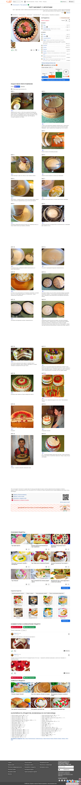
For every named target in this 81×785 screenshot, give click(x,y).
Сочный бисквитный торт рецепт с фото (59, 564)
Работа (40, 1)
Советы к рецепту (45, 14)
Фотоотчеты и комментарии (46, 764)
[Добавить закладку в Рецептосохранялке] (36, 50)
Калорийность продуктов (54, 14)
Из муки (18, 617)
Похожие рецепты (22, 14)
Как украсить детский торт (37, 709)
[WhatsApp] (76, 781)
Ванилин (45, 49)
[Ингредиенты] (80, 779)
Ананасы (45, 52)
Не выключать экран (65, 17)
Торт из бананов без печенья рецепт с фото (40, 581)
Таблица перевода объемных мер (48, 62)
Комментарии (29, 14)
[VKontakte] (67, 781)
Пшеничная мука (46, 28)
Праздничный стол (33, 617)
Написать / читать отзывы (19, 496)
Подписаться (66, 769)
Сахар (44, 26)
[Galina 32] (12, 634)
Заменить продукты (45, 20)
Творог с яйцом (30, 593)
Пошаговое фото (37, 14)
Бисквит (63, 605)
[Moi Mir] (72, 781)
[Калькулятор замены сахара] (47, 27)
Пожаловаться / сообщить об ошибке (21, 500)
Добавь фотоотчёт (17, 627)
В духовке (33, 605)
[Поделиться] (80, 781)
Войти (72, 1)
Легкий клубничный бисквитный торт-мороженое (39, 546)
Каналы (36, 1)
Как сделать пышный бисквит (19, 709)
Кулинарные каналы (44, 767)
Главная (10, 762)
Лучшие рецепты (28, 762)
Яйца (44, 25)
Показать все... (65, 620)
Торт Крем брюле (16, 545)
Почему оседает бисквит (18, 694)
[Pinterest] (74, 781)
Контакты (10, 773)
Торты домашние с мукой (41, 593)
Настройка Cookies (12, 771)
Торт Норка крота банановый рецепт (40, 563)
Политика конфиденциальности (15, 767)
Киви (44, 59)
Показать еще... (65, 587)
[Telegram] (77, 781)
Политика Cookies (12, 769)
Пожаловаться (15, 14)
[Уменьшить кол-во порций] (69, 21)
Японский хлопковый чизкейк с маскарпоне (19, 564)
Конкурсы (45, 1)
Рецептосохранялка (30, 1)
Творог (44, 40)
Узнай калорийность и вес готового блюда (56, 79)
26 (38, 50)
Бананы (44, 51)
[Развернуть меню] (80, 784)
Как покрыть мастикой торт (58, 709)
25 (13, 50)
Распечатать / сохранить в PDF (20, 498)
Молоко (44, 47)
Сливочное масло (47, 38)
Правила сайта (11, 764)
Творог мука (62, 617)
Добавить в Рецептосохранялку (20, 494)
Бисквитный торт (48, 617)
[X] (69, 781)
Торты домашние (18, 605)
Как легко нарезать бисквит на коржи (40, 694)
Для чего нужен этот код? (65, 502)
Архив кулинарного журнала (31, 771)
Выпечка (48, 605)
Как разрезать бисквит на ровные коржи (59, 695)
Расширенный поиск (44, 762)
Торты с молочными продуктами (56, 593)
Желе (44, 55)
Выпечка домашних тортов (18, 593)
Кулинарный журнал (29, 769)
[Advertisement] (25, 60)
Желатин (45, 45)
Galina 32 (68, 12)
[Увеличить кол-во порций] (69, 19)
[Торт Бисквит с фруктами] (13, 45)
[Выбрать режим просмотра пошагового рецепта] (12, 110)
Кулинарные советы (29, 764)
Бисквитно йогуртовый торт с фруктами (58, 546)
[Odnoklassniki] (71, 781)
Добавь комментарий (29, 627)
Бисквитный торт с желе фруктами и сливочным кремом (60, 581)
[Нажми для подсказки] (56, 65)
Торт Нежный (15, 580)
